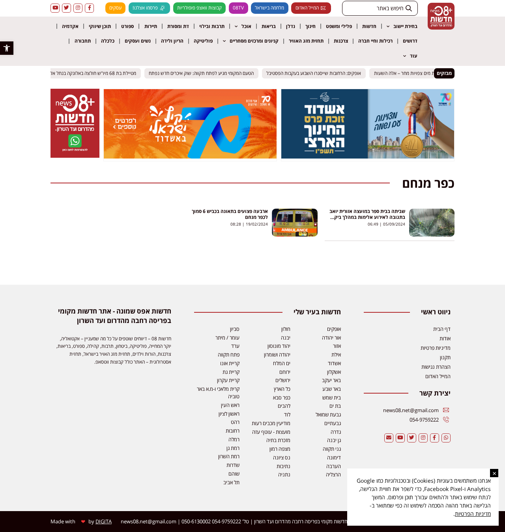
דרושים (410, 41)
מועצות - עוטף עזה (271, 431)
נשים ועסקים (138, 41)
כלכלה (107, 41)
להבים (284, 405)
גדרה (336, 431)
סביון (234, 328)
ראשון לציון (229, 413)
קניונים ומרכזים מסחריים (254, 41)
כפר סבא (281, 397)
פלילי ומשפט (339, 26)
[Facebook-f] (89, 8)
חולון (285, 328)
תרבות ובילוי (211, 26)
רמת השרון (228, 456)
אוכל (246, 26)
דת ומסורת (178, 26)
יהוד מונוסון (278, 345)
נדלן (290, 26)
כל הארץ (282, 388)
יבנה (285, 337)
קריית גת (231, 371)
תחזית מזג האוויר (306, 41)
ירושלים (282, 380)
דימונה (334, 457)
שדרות (232, 465)
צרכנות (341, 41)
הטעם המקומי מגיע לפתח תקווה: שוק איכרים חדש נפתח (204, 73)
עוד (413, 56)
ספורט (127, 26)
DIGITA (103, 521)
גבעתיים (332, 423)
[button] (6, 48)
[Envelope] (388, 437)
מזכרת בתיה (278, 440)
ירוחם (284, 371)
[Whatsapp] (446, 437)
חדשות (369, 26)
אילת (336, 354)
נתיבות (283, 466)
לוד (287, 414)
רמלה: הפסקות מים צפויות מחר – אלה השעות (420, 73)
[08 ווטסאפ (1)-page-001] (74, 155)
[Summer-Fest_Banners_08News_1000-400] (190, 156)
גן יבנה (334, 440)
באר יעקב (331, 380)
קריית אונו (229, 363)
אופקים (334, 328)
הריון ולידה (172, 41)
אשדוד (334, 363)
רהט (235, 422)
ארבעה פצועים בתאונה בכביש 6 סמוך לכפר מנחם (230, 214)
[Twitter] (66, 8)
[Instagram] (77, 8)
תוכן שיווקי (100, 26)
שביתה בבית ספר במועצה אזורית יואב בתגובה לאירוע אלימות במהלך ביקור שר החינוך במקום (367, 217)
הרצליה (333, 474)
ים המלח (281, 363)
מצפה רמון (279, 448)
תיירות (150, 26)
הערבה (333, 466)
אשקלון (334, 371)
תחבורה (83, 41)
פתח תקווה (228, 354)
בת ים (335, 405)
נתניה (284, 474)
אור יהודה (331, 337)
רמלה (233, 439)
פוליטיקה (203, 41)
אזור (337, 345)
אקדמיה (70, 26)
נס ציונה (281, 457)
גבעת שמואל (328, 414)
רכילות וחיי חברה (375, 41)
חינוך (310, 26)
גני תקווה (332, 448)
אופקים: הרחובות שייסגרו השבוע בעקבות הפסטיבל (316, 73)
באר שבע (331, 388)
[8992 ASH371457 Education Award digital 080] (367, 156)
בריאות (269, 26)
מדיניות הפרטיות (473, 513)
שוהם (233, 473)
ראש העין (230, 405)
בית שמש (331, 397)
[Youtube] (55, 8)
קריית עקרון (228, 380)
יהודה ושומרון (277, 354)
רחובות (232, 430)
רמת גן (232, 448)
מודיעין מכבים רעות (271, 423)
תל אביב (231, 482)
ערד (235, 345)
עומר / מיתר (227, 337)
